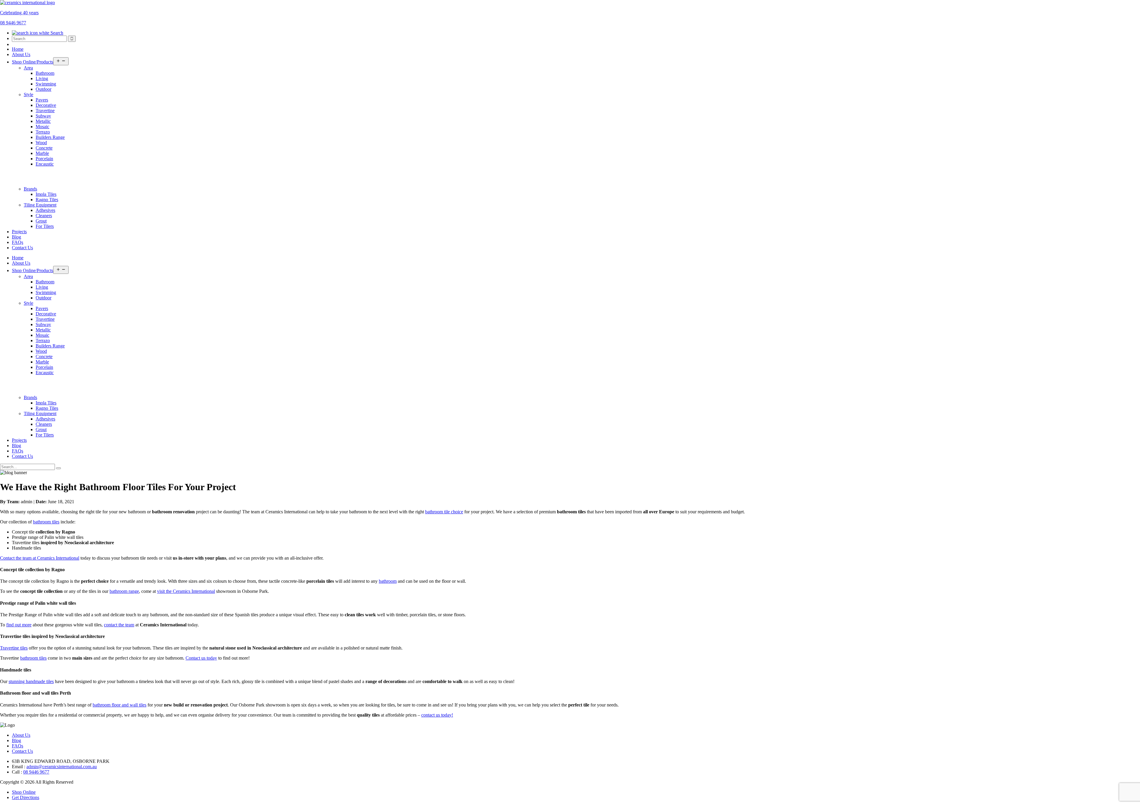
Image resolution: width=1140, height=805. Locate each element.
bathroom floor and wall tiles (119, 704)
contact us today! (437, 714)
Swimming (46, 83)
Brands (30, 188)
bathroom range (124, 591)
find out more (18, 624)
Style (28, 94)
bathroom (388, 581)
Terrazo (43, 131)
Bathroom (45, 73)
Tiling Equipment (40, 204)
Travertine (45, 110)
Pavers (42, 99)
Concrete (44, 147)
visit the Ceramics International (186, 591)
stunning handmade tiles (31, 681)
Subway (43, 115)
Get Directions (25, 797)
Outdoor (43, 89)
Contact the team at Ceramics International (39, 558)
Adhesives (45, 210)
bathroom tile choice (444, 511)
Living (42, 78)
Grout (41, 220)
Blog (16, 236)
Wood (41, 142)
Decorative (46, 105)
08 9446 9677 (36, 771)
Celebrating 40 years (19, 12)
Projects (19, 231)
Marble (42, 153)
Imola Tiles (46, 194)
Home (17, 49)
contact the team (119, 624)
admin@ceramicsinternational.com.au (61, 766)
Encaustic (45, 163)
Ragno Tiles (47, 199)
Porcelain (44, 158)
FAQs (17, 242)
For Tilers (45, 226)
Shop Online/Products (32, 61)
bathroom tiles (46, 521)
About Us (21, 54)
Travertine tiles (14, 647)
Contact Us (22, 247)
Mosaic (42, 126)
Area (28, 67)
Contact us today (201, 657)
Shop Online (24, 792)
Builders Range (50, 137)
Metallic (43, 121)
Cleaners (44, 215)
